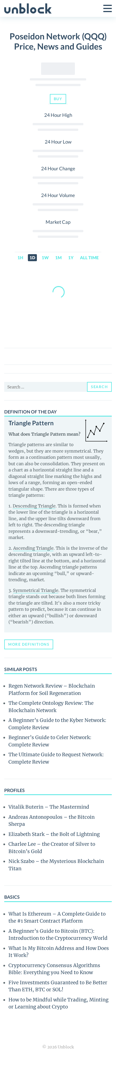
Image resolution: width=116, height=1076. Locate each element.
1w (45, 257)
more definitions (28, 644)
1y (70, 257)
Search (99, 386)
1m (58, 257)
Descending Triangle (34, 506)
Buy (58, 99)
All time (89, 257)
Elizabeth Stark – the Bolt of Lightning (54, 834)
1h (20, 257)
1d (32, 257)
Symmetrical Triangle (35, 590)
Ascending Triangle (33, 548)
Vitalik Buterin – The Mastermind (48, 807)
